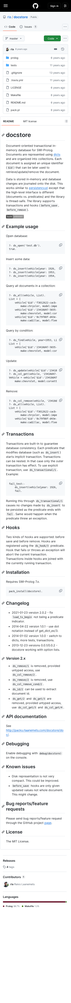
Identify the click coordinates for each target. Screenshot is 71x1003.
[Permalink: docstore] (3, 134)
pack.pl (15, 109)
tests (14, 65)
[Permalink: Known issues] (3, 766)
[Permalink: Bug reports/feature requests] (3, 806)
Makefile (16, 95)
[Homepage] (35, 6)
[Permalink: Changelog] (3, 603)
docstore (21, 17)
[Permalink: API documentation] (3, 716)
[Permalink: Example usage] (3, 226)
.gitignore (16, 72)
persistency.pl (38, 188)
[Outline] (66, 121)
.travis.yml (17, 80)
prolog (14, 57)
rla (9, 17)
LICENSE (16, 87)
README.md (18, 102)
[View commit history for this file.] (63, 49)
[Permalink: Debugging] (3, 743)
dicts (57, 154)
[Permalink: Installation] (3, 572)
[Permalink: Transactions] (3, 434)
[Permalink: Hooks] (3, 527)
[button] (61, 245)
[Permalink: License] (3, 831)
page (47, 823)
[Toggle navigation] (5, 5)
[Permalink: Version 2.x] (3, 658)
